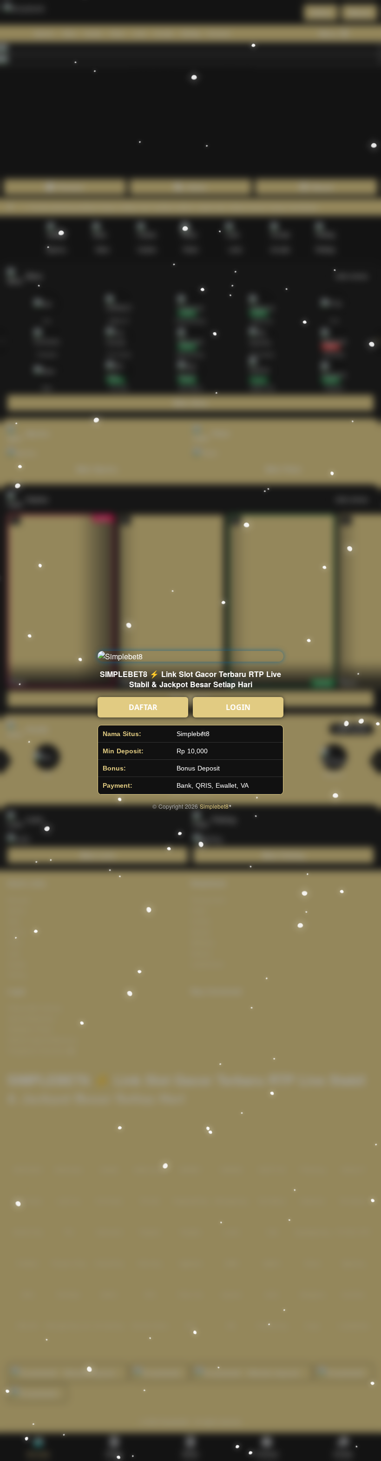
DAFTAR (143, 707)
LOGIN (238, 707)
